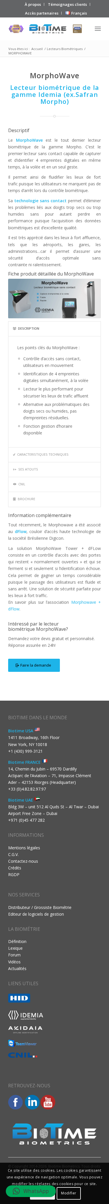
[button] (31, 1191)
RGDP (13, 874)
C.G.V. (13, 854)
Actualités (17, 968)
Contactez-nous (23, 861)
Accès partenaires (41, 13)
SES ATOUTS (28, 469)
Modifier (68, 1193)
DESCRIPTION (28, 328)
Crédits (14, 868)
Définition (17, 941)
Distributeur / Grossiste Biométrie (40, 907)
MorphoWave (29, 140)
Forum (14, 955)
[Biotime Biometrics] (45, 28)
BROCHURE (26, 499)
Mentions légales (24, 847)
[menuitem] (33, 4)
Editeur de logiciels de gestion (36, 914)
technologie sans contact (40, 200)
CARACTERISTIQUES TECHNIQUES (43, 454)
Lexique (15, 948)
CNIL (21, 484)
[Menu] (98, 29)
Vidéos (14, 962)
